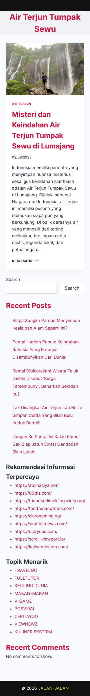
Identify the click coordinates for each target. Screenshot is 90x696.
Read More (25, 261)
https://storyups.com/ (36, 531)
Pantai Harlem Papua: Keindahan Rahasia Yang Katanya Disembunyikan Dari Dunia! (45, 349)
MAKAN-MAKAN (31, 593)
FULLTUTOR (26, 578)
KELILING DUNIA (31, 585)
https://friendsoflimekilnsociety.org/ (49, 500)
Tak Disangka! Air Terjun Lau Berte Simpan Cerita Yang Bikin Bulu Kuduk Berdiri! (47, 415)
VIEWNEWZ (26, 624)
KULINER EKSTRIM (33, 631)
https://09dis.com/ (33, 493)
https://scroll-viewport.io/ (39, 539)
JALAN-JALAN (53, 688)
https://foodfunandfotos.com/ (44, 508)
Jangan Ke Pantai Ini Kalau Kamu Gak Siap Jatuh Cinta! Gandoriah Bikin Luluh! (45, 444)
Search (13, 279)
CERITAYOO (26, 616)
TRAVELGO (25, 570)
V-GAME (23, 601)
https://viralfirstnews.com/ (40, 523)
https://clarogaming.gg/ (37, 515)
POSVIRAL (25, 608)
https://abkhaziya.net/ (36, 485)
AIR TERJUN (21, 104)
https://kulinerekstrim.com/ (41, 546)
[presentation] (45, 69)
